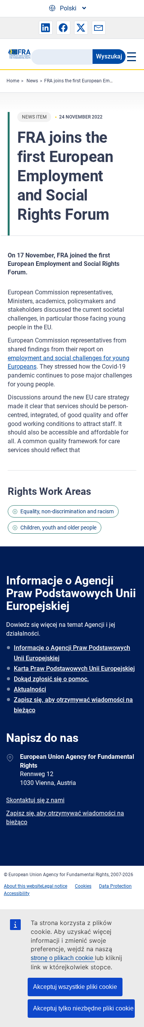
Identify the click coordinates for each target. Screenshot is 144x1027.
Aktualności (30, 689)
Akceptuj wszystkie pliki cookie (75, 987)
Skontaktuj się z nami (35, 800)
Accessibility (17, 893)
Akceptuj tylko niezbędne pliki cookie (83, 1008)
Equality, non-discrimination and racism (67, 511)
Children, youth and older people (58, 527)
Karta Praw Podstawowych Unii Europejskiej (74, 668)
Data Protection (115, 886)
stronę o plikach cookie (63, 958)
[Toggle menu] (131, 56)
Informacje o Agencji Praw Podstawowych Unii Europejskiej (72, 653)
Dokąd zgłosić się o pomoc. (51, 679)
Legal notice (54, 886)
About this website (23, 886)
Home (13, 80)
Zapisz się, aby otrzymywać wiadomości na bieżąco (73, 705)
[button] (46, 28)
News (32, 80)
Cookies (83, 886)
